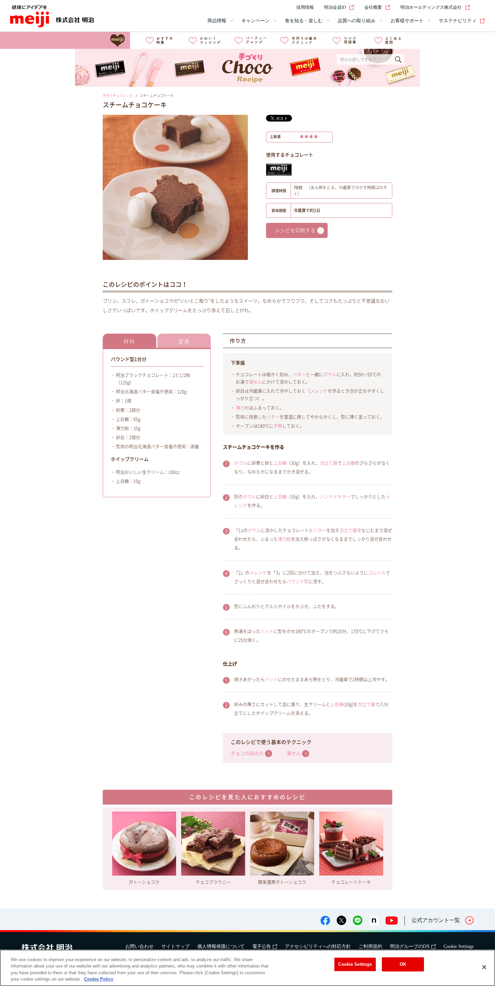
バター (299, 374)
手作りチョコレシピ (118, 95)
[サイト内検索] (481, 7)
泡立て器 (328, 463)
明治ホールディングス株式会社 (431, 7)
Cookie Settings (458, 946)
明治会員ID (335, 7)
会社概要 (373, 7)
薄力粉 (242, 408)
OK (403, 964)
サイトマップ (175, 946)
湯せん (255, 382)
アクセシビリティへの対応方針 (318, 946)
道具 (184, 341)
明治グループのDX (410, 946)
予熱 (277, 426)
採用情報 (305, 7)
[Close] (484, 967)
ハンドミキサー (335, 497)
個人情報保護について (220, 946)
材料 (130, 341)
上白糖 (280, 463)
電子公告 (261, 946)
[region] (247, 968)
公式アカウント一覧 (435, 920)
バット (266, 631)
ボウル (329, 374)
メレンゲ (319, 391)
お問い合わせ (139, 946)
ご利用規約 (370, 946)
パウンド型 (297, 581)
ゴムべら (377, 573)
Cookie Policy (98, 979)
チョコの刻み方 (247, 753)
